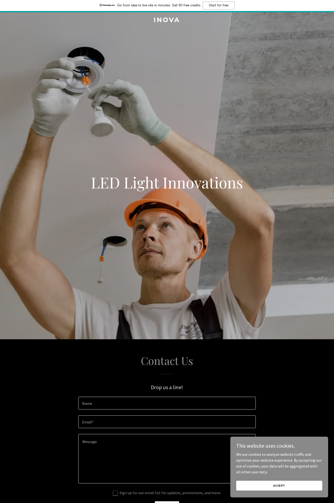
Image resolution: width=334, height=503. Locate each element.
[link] (167, 20)
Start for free (218, 5)
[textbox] (167, 403)
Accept (279, 485)
